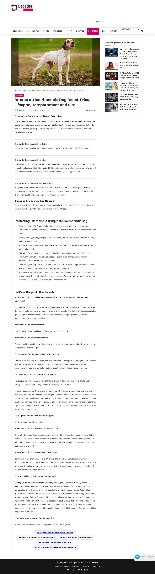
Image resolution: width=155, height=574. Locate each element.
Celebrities (17, 31)
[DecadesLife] (22, 8)
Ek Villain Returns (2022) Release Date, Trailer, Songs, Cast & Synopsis (130, 75)
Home (18, 90)
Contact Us (113, 31)
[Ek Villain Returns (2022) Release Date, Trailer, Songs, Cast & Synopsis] (111, 76)
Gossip (69, 31)
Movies (46, 31)
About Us (58, 566)
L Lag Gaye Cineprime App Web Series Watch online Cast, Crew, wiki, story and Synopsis (129, 86)
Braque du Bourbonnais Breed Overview (37, 537)
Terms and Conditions (71, 566)
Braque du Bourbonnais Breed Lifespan (55, 532)
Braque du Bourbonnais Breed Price (77, 537)
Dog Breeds (93, 31)
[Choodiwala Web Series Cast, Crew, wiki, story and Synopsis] (111, 97)
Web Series (57, 31)
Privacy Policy (85, 566)
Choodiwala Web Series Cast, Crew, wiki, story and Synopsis (129, 96)
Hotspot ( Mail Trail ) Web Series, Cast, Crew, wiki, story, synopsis (129, 106)
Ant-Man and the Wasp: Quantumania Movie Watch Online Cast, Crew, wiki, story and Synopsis (129, 54)
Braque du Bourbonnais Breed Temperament (56, 547)
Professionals (33, 31)
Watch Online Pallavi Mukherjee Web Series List (129, 65)
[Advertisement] (100, 14)
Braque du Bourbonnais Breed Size (55, 542)
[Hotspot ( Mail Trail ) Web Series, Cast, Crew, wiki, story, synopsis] (111, 107)
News (103, 31)
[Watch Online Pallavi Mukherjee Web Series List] (111, 66)
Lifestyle (80, 31)
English (128, 29)
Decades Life (23, 110)
